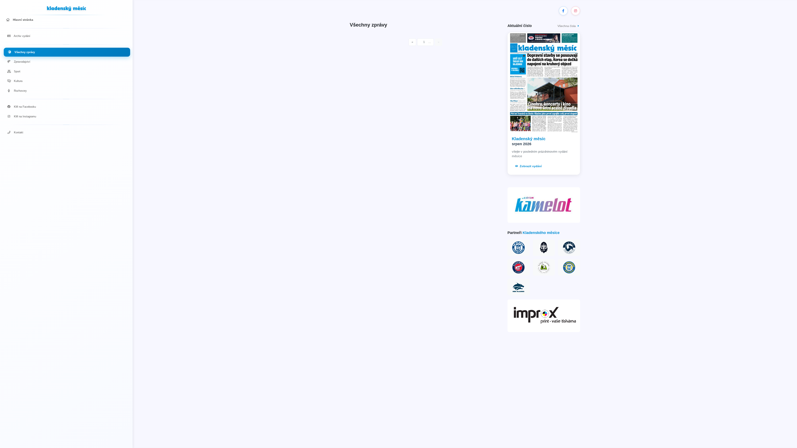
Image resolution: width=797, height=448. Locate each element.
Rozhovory (20, 90)
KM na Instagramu (24, 116)
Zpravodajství (21, 61)
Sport (16, 71)
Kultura (17, 81)
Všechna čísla (567, 26)
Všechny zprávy (24, 52)
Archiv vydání (21, 36)
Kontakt (18, 132)
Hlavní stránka (22, 19)
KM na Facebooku (24, 106)
